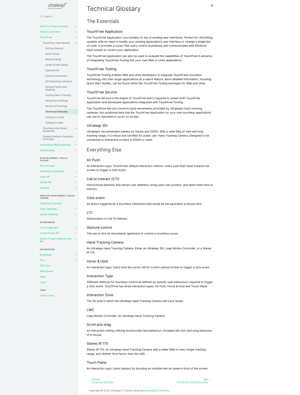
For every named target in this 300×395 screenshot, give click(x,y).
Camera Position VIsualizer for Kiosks (58, 138)
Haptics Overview (50, 31)
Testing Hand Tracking (58, 95)
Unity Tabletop (48, 208)
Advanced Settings (56, 106)
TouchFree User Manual (56, 42)
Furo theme (162, 390)
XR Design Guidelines (52, 171)
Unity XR (45, 176)
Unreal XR (45, 182)
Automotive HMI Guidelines (55, 144)
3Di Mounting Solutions (58, 81)
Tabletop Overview (51, 203)
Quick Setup (52, 53)
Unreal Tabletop (49, 214)
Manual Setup (53, 59)
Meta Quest (46, 271)
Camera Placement (56, 75)
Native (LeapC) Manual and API (55, 240)
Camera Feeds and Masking (56, 88)
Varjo (43, 276)
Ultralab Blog (47, 150)
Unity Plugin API (49, 227)
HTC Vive (45, 265)
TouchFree (46, 37)
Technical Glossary (56, 111)
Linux (43, 282)
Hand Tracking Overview (54, 26)
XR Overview (47, 165)
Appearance (52, 70)
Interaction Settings (56, 100)
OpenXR (44, 187)
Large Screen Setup (56, 64)
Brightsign (45, 254)
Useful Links (47, 295)
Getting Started (54, 48)
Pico (42, 260)
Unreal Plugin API (49, 233)
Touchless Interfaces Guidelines (55, 130)
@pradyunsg (147, 390)
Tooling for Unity (54, 117)
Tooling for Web (54, 122)
